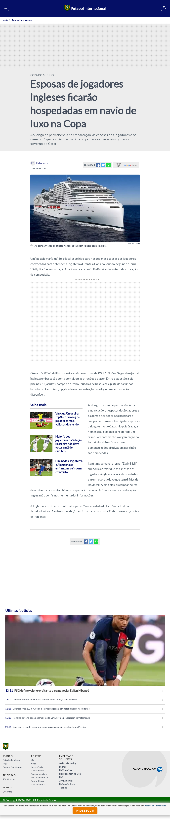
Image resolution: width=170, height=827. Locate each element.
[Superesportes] (66, 8)
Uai (32, 760)
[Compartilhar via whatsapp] (108, 166)
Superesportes (39, 774)
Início (5, 20)
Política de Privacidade (155, 806)
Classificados (38, 784)
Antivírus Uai (66, 780)
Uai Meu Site (65, 770)
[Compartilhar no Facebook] (98, 166)
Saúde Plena (37, 781)
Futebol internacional (22, 20)
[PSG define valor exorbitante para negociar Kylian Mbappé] (85, 650)
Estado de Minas (11, 760)
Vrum (34, 763)
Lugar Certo (37, 767)
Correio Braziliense (12, 767)
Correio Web (37, 770)
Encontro (7, 791)
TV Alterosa (9, 779)
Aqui (5, 763)
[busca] (164, 8)
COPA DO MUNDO (42, 74)
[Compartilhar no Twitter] (103, 166)
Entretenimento (39, 777)
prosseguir (85, 810)
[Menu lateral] (6, 8)
